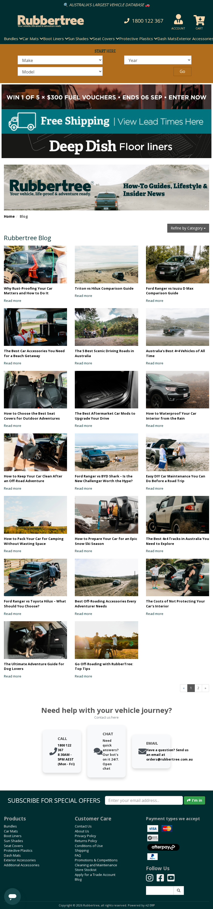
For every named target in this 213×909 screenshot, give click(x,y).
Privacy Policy (85, 835)
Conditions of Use (89, 845)
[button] (143, 21)
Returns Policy (86, 840)
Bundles (10, 826)
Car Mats (11, 831)
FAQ (78, 855)
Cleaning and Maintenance (96, 865)
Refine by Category (187, 228)
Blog (78, 879)
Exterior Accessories (20, 860)
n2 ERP (150, 905)
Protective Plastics (18, 850)
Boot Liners (13, 835)
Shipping (82, 850)
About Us (82, 831)
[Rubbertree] (49, 21)
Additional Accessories (21, 865)
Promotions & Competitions (96, 860)
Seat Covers (13, 845)
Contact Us (83, 826)
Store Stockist (85, 869)
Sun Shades (13, 840)
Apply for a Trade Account (95, 874)
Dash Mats (167, 38)
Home (9, 216)
